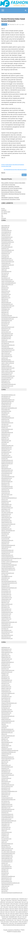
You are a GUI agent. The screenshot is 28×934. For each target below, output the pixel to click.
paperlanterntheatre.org (7, 757)
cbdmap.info (4, 414)
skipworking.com (5, 291)
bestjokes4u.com (5, 434)
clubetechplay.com (6, 599)
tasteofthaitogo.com (6, 320)
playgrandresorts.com (7, 632)
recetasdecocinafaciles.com (8, 752)
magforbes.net (5, 266)
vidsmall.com (4, 548)
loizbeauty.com (5, 292)
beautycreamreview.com (7, 775)
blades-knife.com (5, 511)
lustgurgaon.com (5, 435)
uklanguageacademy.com (7, 399)
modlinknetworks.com (7, 612)
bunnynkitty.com (5, 322)
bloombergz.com (5, 278)
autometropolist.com (6, 773)
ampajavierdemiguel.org (7, 662)
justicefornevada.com (6, 481)
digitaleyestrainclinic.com (7, 368)
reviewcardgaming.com (7, 556)
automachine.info (5, 519)
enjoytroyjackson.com (7, 786)
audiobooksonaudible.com (8, 876)
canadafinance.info (6, 336)
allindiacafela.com (6, 359)
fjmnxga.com (4, 325)
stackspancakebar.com (7, 348)
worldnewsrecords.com (7, 551)
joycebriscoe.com (5, 667)
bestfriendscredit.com (7, 732)
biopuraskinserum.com (7, 333)
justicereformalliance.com (8, 693)
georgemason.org (5, 396)
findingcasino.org (5, 515)
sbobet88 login (13, 916)
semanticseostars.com (7, 470)
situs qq (2, 911)
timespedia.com (5, 296)
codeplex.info (4, 726)
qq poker (3, 218)
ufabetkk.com (4, 301)
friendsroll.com (5, 717)
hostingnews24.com (6, 811)
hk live (3, 208)
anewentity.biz (5, 310)
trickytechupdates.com (7, 377)
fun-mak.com (4, 574)
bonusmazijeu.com (6, 591)
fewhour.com (4, 466)
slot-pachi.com (5, 453)
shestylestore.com (6, 636)
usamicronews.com (6, 618)
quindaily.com (4, 869)
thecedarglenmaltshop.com (8, 395)
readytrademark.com (6, 858)
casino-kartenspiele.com (7, 281)
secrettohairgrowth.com (7, 318)
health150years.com (6, 258)
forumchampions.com (7, 237)
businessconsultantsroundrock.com (10, 883)
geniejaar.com (4, 437)
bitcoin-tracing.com (6, 879)
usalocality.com (5, 654)
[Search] (25, 10)
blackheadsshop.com (6, 560)
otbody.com (4, 286)
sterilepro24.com (5, 553)
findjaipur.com (5, 673)
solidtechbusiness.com (7, 555)
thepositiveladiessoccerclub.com (9, 750)
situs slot (3, 905)
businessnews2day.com (7, 550)
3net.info (3, 724)
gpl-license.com (5, 801)
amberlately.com (5, 665)
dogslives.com (5, 502)
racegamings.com (5, 625)
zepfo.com (4, 842)
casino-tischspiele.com (7, 284)
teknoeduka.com (5, 845)
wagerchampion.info (6, 522)
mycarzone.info (5, 538)
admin (22, 24)
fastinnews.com (5, 605)
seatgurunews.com (6, 722)
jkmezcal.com (4, 579)
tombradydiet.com (6, 706)
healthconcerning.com (7, 463)
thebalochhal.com (5, 657)
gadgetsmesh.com (6, 480)
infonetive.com (5, 330)
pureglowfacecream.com (7, 305)
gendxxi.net (4, 535)
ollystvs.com (4, 499)
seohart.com (4, 863)
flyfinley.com (4, 427)
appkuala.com (5, 312)
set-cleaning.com (5, 865)
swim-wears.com (5, 245)
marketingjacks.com (6, 374)
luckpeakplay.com (6, 617)
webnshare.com (5, 475)
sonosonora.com (5, 714)
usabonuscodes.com (6, 850)
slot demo (12, 915)
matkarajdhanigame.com (7, 417)
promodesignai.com (6, 866)
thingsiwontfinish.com (7, 638)
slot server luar (10, 902)
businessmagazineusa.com (8, 545)
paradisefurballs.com (6, 457)
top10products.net (6, 404)
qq (2, 215)
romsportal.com (5, 633)
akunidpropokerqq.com (7, 729)
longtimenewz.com (6, 614)
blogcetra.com (5, 496)
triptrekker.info (5, 533)
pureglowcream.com (6, 315)
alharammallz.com (6, 765)
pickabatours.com (6, 406)
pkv (2, 216)
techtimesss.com (5, 253)
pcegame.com (5, 835)
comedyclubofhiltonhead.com (9, 565)
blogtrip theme (17, 931)
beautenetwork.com (6, 878)
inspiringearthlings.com (7, 815)
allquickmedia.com (6, 302)
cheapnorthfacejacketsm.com (9, 703)
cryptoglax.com (5, 695)
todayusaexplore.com (7, 652)
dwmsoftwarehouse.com (7, 784)
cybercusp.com (5, 886)
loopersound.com (5, 690)
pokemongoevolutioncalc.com (9, 622)
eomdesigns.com (5, 532)
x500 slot (2, 902)
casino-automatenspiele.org (8, 283)
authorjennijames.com (7, 742)
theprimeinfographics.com (8, 568)
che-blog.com (4, 424)
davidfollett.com (5, 678)
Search (3, 172)
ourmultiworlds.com (6, 230)
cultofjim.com (4, 675)
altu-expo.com (5, 740)
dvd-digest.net (5, 343)
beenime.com (4, 571)
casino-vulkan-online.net (7, 363)
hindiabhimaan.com (6, 379)
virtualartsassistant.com (7, 566)
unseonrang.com (5, 493)
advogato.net (4, 274)
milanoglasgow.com (6, 351)
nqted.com (4, 830)
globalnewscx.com (6, 501)
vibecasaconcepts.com (7, 540)
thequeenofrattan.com (7, 507)
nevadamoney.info (6, 338)
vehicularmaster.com (6, 659)
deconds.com (4, 889)
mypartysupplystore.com (7, 670)
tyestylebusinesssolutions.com (9, 583)
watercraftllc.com (5, 760)
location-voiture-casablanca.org (9, 561)
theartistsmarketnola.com (8, 345)
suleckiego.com (5, 387)
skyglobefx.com (5, 527)
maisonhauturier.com (6, 822)
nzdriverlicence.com (6, 832)
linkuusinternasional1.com (7, 716)
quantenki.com (5, 543)
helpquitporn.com (5, 807)
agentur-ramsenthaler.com (8, 530)
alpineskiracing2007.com (7, 361)
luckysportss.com (5, 615)
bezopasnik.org (5, 323)
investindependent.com (7, 817)
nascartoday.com (5, 829)
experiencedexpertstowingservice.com (11, 558)
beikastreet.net (5, 227)
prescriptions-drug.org (7, 260)
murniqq (9, 918)
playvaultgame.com (6, 630)
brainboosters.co (5, 663)
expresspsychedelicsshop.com (9, 791)
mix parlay (19, 915)
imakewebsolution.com (7, 422)
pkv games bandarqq (21, 911)
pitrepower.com (5, 364)
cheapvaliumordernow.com (8, 569)
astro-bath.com (5, 737)
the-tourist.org (5, 273)
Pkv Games (4, 24)
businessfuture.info (6, 411)
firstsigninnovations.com (7, 242)
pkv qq (2, 898)
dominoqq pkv (21, 918)
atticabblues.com (5, 771)
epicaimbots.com (5, 788)
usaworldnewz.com (6, 650)
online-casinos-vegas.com (8, 371)
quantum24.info (5, 542)
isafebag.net (4, 276)
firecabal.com (4, 796)
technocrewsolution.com (7, 261)
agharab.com (4, 747)
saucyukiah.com (5, 225)
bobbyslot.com (5, 439)
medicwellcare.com (6, 547)
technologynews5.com (7, 843)
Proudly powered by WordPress (11, 930)
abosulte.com (4, 871)
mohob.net (4, 444)
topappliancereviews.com (8, 376)
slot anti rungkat (23, 903)
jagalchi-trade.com (6, 688)
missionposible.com (6, 369)
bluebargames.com (6, 238)
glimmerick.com (5, 677)
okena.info (4, 727)
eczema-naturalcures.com (8, 735)
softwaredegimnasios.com (8, 853)
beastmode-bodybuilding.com (9, 408)
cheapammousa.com (6, 748)
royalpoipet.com (5, 584)
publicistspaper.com (6, 868)
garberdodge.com (6, 243)
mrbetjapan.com (5, 309)
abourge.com (4, 762)
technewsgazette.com (7, 304)
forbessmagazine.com (7, 798)
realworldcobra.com (6, 517)
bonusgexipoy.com (6, 596)
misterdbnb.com (5, 578)
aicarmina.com (5, 668)
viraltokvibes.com (5, 263)
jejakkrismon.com (5, 297)
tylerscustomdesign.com (7, 250)
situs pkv (3, 900)
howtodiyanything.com (7, 814)
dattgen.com (4, 780)
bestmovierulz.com (6, 686)
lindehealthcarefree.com (7, 401)
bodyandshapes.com (6, 881)
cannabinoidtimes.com (7, 460)
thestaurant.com (5, 586)
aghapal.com (4, 739)
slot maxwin (6, 903)
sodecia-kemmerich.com (7, 573)
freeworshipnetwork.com (7, 758)
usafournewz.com (5, 655)
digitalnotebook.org (6, 448)
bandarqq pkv (15, 898)
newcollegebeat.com (6, 680)
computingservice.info (7, 488)
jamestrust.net (5, 287)
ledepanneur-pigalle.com (7, 341)
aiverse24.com (5, 873)
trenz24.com (4, 289)
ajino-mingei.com (5, 699)
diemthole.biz (4, 299)
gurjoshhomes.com (6, 704)
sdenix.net (4, 269)
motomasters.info (5, 537)
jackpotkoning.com (6, 610)
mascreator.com (5, 824)
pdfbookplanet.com (6, 504)
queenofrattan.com (6, 506)
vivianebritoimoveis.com (7, 265)
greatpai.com (4, 755)
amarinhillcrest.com (6, 271)
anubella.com (4, 874)
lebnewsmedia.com (6, 712)
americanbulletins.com (7, 766)
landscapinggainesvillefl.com (8, 820)
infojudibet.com (5, 412)
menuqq (4, 918)
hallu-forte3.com (5, 353)
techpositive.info (5, 491)
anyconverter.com (6, 294)
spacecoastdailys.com (7, 856)
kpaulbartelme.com (6, 563)
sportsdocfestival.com (7, 635)
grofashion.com (5, 620)
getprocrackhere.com (6, 604)
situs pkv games (22, 900)
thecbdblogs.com (5, 382)
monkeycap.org (5, 268)
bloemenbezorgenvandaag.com (9, 317)
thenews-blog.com (6, 847)
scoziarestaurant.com (6, 861)
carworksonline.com (6, 251)
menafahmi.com (5, 825)
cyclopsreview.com (6, 778)
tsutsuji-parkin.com (6, 745)
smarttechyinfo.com (6, 447)
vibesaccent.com (5, 660)
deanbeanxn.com (5, 416)
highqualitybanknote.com (7, 809)
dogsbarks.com (5, 783)
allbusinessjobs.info (6, 403)
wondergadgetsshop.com (7, 721)
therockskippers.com (6, 356)
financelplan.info (5, 409)
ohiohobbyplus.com (6, 696)
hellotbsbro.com (5, 484)
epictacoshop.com (6, 332)
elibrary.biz (4, 734)
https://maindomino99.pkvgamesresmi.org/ (14, 925)
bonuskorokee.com (6, 594)
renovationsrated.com (7, 860)
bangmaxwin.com (5, 328)
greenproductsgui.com (7, 462)
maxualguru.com (5, 450)
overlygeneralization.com (7, 476)
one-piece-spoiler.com (7, 512)
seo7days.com (5, 314)
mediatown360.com (6, 366)
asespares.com (5, 768)
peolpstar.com (5, 248)
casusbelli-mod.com (6, 709)
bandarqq (3, 210)
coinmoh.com (4, 776)
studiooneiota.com (6, 514)
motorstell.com (5, 256)
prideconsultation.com (7, 429)
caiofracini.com (5, 489)
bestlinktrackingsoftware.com (9, 587)
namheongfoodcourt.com (7, 350)
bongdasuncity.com (6, 452)
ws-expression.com (6, 838)
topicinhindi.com (5, 398)
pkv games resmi (5, 211)
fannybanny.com (5, 607)
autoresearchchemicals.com (8, 384)
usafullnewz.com (5, 647)
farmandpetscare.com (7, 486)
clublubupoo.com (5, 589)
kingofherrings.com (6, 307)
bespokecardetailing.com (7, 730)
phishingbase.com (6, 623)
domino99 (7, 898)
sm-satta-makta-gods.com (8, 851)
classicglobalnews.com (7, 884)
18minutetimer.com (6, 468)
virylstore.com (5, 255)
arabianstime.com (5, 770)
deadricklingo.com (6, 525)
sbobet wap (18, 902)
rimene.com (4, 340)
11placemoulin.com (6, 440)
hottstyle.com (4, 812)
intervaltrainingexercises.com (8, 581)
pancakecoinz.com (6, 426)
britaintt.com (4, 887)
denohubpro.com (5, 509)
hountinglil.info (5, 430)
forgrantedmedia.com (7, 247)
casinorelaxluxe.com (6, 597)
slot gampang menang (20, 923)
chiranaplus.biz (5, 346)
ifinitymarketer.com (6, 609)
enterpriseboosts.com (7, 279)
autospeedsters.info (6, 520)
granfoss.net (4, 358)
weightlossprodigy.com (7, 445)
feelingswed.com (5, 794)
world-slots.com (5, 421)
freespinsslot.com (5, 455)
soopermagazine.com (6, 855)
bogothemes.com (5, 698)
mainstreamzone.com (6, 471)
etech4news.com (5, 789)
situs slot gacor (14, 903)
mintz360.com (5, 442)
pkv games (4, 213)
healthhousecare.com (6, 804)
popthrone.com (5, 419)
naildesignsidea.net (6, 753)
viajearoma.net (5, 744)
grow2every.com (5, 802)
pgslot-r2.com (5, 837)
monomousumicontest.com (8, 524)
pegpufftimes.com (6, 233)
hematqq (14, 918)
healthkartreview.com (6, 806)
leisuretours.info (5, 483)
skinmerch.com (5, 683)
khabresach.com (5, 381)
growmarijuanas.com (6, 473)
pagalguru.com (5, 833)
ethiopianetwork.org (6, 478)
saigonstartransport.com (7, 327)
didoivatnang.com (6, 781)
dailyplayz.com (5, 602)
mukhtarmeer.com (6, 827)
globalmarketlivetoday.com (8, 799)
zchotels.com (4, 840)
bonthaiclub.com (5, 708)
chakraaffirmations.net (7, 432)
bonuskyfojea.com (6, 592)
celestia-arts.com (5, 235)
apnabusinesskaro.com (7, 386)
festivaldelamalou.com (7, 240)
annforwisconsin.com (6, 672)
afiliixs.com (4, 763)
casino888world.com (6, 576)
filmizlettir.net (4, 229)
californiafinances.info (7, 335)
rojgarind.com (4, 465)
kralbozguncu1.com (6, 819)
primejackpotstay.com (7, 627)
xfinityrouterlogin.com (7, 372)
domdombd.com (5, 601)
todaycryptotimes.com (7, 848)
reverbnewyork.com (6, 681)
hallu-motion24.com (6, 354)
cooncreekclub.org (6, 232)
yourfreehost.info (5, 701)
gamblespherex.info (6, 529)
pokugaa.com (4, 628)
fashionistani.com (5, 793)
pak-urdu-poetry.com (6, 494)
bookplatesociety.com (7, 711)
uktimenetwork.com (6, 649)
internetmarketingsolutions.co (9, 498)
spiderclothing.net (6, 719)
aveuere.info (4, 458)
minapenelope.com (6, 691)
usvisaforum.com (5, 685)
